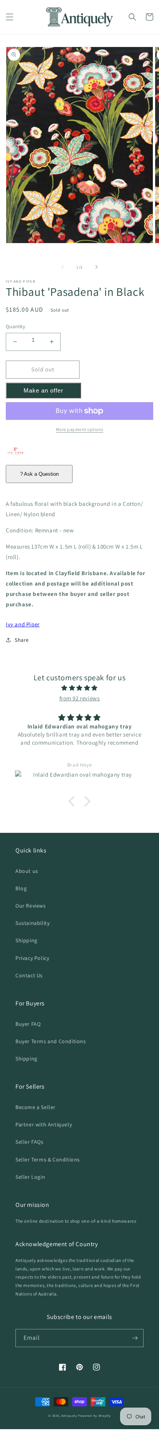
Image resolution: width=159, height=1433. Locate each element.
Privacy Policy (32, 958)
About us (26, 871)
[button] (9, 16)
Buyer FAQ (28, 1023)
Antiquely (69, 1415)
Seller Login (30, 1176)
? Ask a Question (39, 474)
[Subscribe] (134, 1338)
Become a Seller (35, 1107)
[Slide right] (96, 266)
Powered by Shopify (94, 1415)
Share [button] (22, 639)
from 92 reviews (79, 698)
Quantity (15, 326)
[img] (79, 688)
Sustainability (32, 923)
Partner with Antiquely (43, 1124)
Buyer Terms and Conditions (50, 1041)
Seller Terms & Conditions (47, 1159)
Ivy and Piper (23, 624)
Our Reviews (30, 905)
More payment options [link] (79, 429)
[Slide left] (62, 266)
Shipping (26, 940)
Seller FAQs (29, 1141)
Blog (21, 888)
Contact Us (29, 975)
